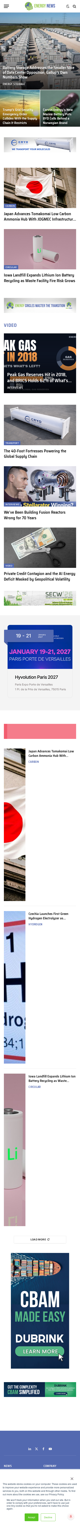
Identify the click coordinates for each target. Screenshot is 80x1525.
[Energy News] (40, 6)
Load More (38, 1239)
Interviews (12, 504)
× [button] (72, 1477)
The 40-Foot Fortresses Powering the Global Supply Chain (35, 454)
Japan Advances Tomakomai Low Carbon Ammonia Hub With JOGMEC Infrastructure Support (39, 219)
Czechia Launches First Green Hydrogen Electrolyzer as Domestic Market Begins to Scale (51, 918)
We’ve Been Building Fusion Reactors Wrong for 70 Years (34, 515)
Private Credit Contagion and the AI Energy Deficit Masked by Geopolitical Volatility (39, 576)
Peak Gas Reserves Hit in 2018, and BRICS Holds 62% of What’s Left (37, 380)
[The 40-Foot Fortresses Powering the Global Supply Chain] (40, 425)
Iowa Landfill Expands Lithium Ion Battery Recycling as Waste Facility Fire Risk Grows (39, 278)
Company (49, 1466)
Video (8, 565)
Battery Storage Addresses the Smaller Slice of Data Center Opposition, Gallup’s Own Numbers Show (38, 72)
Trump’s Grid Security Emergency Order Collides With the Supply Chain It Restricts (20, 116)
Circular (11, 267)
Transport (12, 443)
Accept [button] (31, 1517)
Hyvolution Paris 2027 (36, 677)
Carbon (10, 206)
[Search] (74, 6)
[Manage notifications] (71, 1516)
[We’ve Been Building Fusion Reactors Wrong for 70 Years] (40, 486)
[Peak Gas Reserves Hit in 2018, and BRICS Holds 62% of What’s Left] (40, 363)
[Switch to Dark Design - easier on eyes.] (67, 6)
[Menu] (6, 6)
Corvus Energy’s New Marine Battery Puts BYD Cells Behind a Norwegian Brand (58, 116)
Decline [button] (48, 1517)
